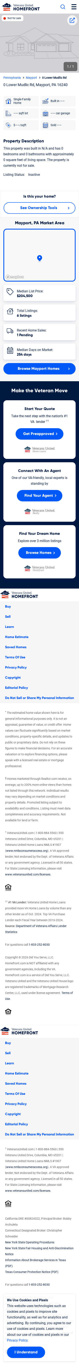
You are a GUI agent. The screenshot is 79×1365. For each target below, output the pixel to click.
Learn (9, 627)
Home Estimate (16, 637)
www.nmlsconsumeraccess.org (26, 850)
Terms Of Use (15, 657)
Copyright (13, 677)
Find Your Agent (38, 496)
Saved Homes (15, 647)
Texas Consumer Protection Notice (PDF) (31, 1272)
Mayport (31, 77)
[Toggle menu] (74, 7)
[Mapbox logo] (14, 277)
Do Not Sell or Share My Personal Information (39, 698)
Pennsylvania (12, 77)
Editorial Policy (16, 687)
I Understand (26, 1352)
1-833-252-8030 (39, 944)
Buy (8, 606)
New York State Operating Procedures (29, 1242)
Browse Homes (38, 553)
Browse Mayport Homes (38, 369)
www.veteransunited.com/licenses (27, 874)
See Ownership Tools (38, 208)
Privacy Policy (16, 667)
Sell (8, 616)
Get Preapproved (38, 434)
